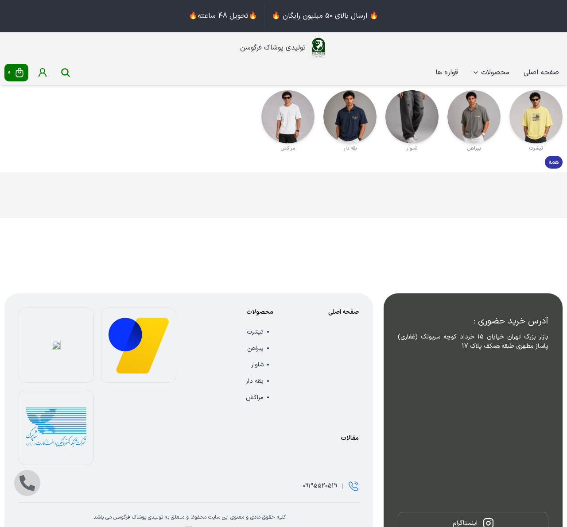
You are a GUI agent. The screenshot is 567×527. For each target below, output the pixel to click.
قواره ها (446, 72)
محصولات (495, 72)
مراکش (255, 397)
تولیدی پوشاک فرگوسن (273, 47)
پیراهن (255, 348)
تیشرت (255, 332)
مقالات (350, 438)
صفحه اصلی (541, 72)
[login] (42, 72)
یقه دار (255, 381)
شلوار (257, 364)
